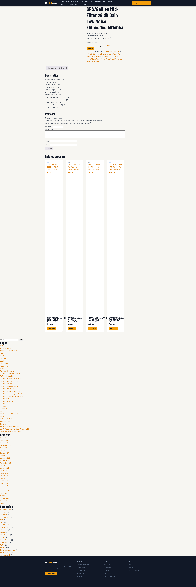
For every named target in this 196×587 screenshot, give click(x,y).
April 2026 (3, 438)
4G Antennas (4, 346)
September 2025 (5, 445)
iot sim (2, 532)
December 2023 (5, 458)
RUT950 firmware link (7, 389)
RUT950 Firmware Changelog (9, 386)
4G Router (3, 512)
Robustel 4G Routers (7, 371)
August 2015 (4, 501)
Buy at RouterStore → (142, 3)
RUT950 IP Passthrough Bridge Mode (12, 394)
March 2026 (4, 440)
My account (4, 366)
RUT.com (51, 2)
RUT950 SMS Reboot (7, 401)
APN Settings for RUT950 (8, 351)
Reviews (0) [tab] (63, 68)
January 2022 (4, 476)
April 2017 (3, 496)
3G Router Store (5, 509)
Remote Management (109, 576)
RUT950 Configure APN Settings (10, 378)
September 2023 (5, 463)
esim (1, 520)
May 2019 (3, 488)
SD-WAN (3, 406)
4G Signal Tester (5, 348)
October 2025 (4, 443)
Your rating (49, 127)
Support (2, 416)
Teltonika (3, 547)
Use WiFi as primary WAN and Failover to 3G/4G (15, 429)
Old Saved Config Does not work (10, 419)
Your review (49, 129)
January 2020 (4, 486)
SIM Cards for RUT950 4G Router (71, 5)
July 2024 (3, 455)
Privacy (130, 584)
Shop (1, 411)
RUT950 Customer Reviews (9, 381)
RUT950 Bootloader (6, 376)
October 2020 (4, 483)
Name (47, 141)
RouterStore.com (68, 569)
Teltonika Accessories (7, 550)
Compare (3, 358)
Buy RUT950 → (51, 573)
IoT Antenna (4, 530)
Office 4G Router (5, 540)
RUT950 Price (4, 399)
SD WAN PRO (4, 409)
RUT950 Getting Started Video (10, 391)
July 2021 (3, 478)
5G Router (3, 515)
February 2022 (4, 473)
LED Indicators (81, 570)
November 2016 (5, 498)
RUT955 (2, 404)
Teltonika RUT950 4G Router (9, 426)
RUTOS (2, 545)
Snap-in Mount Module (111, 51)
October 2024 (4, 453)
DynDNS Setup (107, 573)
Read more (52, 328)
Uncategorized (5, 555)
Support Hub (106, 565)
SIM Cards (80, 576)
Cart (1, 353)
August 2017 (4, 493)
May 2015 (3, 503)
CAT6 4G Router (5, 517)
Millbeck (2, 537)
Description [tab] (52, 68)
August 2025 (4, 448)
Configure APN (81, 567)
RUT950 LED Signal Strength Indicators (13, 396)
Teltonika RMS (4, 424)
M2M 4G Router (5, 535)
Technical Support (6, 421)
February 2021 (4, 481)
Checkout (3, 356)
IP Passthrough (107, 567)
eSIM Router (87, 5)
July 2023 (3, 465)
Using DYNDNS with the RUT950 (10, 431)
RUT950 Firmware (6, 384)
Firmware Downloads (83, 565)
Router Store (4, 542)
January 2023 (4, 468)
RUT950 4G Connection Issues (10, 373)
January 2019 (4, 491)
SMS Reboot (106, 570)
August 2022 (4, 470)
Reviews (130, 567)
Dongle (2, 361)
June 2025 (3, 450)
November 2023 (5, 460)
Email (47, 145)
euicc (2, 522)
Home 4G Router (5, 527)
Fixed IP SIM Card (5, 525)
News (95, 5)
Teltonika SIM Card (6, 552)
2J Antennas (103, 5)
